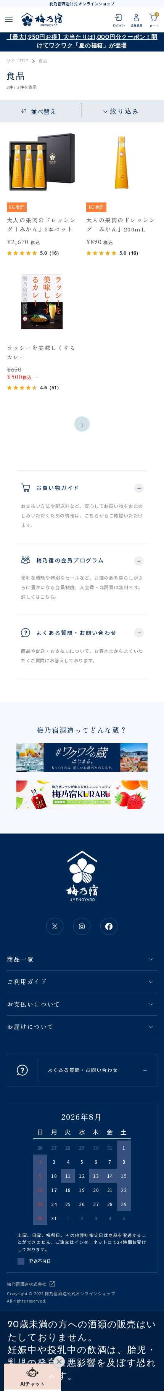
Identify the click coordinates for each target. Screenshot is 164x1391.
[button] (32, 1376)
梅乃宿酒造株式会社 (27, 1284)
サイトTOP (17, 61)
